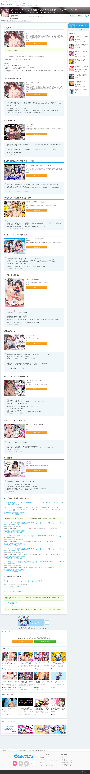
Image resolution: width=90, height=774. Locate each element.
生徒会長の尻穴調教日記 (32, 279)
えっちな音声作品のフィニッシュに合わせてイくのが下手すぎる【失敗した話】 (58, 709)
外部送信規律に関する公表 (67, 764)
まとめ (10, 750)
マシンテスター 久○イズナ (33, 32)
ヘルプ (42, 762)
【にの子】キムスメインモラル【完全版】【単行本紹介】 (9, 662)
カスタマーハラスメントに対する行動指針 (49, 760)
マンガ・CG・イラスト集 (18, 20)
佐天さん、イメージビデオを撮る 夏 (35, 239)
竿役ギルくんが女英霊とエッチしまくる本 (37, 202)
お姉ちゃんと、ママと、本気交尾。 (35, 424)
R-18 (10, 20)
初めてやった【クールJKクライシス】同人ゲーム (58, 682)
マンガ (55, 12)
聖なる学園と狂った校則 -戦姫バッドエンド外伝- (38, 165)
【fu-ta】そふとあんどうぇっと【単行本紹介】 (41, 682)
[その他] (88, 16)
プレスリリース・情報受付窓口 (47, 765)
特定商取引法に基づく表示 (67, 760)
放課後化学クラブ (30, 335)
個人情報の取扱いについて (67, 762)
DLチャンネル (7, 4)
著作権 (63, 757)
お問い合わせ (43, 764)
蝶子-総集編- (29, 462)
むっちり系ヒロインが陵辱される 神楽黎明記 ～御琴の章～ (25, 683)
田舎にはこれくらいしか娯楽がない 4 (35, 380)
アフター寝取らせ (30, 124)
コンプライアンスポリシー (67, 765)
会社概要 (43, 757)
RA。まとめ (28, 20)
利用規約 (43, 759)
